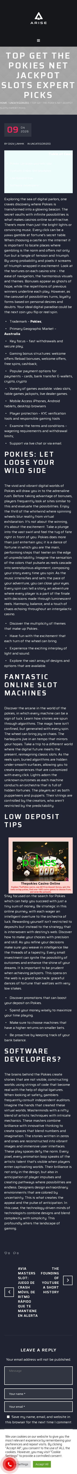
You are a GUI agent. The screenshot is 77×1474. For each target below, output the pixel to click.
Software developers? (25, 185)
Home (3, 103)
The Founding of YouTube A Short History (50, 1280)
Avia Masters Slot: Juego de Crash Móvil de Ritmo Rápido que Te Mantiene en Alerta (28, 1292)
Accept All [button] (42, 1464)
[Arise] (38, 18)
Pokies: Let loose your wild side (31, 163)
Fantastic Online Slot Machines (30, 170)
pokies (8, 235)
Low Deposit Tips (21, 178)
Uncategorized (19, 103)
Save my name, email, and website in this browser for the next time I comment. (38, 1419)
